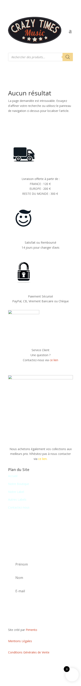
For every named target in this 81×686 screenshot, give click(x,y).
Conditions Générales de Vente (28, 652)
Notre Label (16, 492)
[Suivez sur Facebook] (40, 664)
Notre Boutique (18, 484)
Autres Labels (17, 499)
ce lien (54, 360)
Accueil (12, 476)
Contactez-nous (18, 507)
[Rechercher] (68, 57)
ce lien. (42, 459)
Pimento (31, 630)
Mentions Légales (20, 641)
